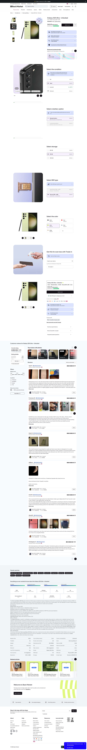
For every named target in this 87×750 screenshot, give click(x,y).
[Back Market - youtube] (16, 731)
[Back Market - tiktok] (14, 731)
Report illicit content (59, 731)
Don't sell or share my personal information (60, 727)
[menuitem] (29, 9)
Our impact (12, 724)
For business (67, 6)
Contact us (24, 720)
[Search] (26, 6)
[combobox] (60, 261)
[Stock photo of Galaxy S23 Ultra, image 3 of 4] (13, 40)
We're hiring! (12, 727)
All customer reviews (48, 724)
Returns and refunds (25, 725)
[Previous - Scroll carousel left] (72, 51)
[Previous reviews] (72, 559)
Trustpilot (12, 729)
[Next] (34, 238)
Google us (28, 689)
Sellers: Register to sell (37, 732)
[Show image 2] (15, 95)
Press (11, 722)
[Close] (86, 1)
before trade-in (55, 24)
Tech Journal (46, 720)
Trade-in (34, 725)
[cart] (75, 6)
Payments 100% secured (37, 737)
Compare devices (47, 722)
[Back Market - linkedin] (11, 734)
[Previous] (23, 238)
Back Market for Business (37, 735)
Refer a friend (35, 720)
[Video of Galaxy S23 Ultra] (13, 26)
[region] (62, 56)
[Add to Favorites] (75, 25)
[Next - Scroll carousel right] (75, 51)
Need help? (60, 6)
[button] (39, 21)
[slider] (11, 374)
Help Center (24, 722)
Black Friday (46, 727)
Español (75, 3)
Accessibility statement (14, 725)
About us (12, 720)
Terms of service (59, 720)
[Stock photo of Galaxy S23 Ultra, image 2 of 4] (13, 33)
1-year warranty (36, 722)
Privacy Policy (58, 729)
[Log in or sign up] (72, 6)
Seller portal (35, 733)
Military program (36, 730)
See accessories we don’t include (54, 322)
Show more (31, 388)
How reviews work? (15, 363)
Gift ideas (46, 725)
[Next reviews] (75, 559)
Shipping (23, 724)
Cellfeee (55, 298)
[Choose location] (68, 4)
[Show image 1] (14, 95)
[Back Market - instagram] (11, 731)
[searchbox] (37, 6)
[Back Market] (16, 6)
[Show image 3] (31, 238)
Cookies (57, 725)
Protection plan (36, 724)
